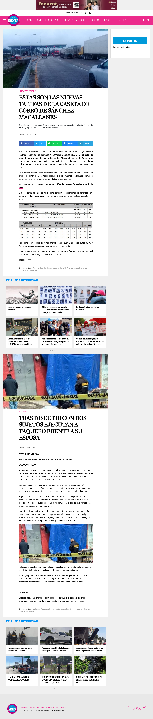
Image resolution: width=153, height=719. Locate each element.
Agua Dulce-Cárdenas (42, 268)
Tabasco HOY (25, 260)
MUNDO (106, 20)
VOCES (58, 20)
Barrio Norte (54, 609)
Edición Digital (42, 708)
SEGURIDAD (95, 20)
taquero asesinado (26, 611)
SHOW (67, 20)
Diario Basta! (24, 708)
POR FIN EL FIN (119, 20)
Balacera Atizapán (40, 609)
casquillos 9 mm (68, 609)
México (55, 708)
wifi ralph (33, 270)
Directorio (33, 708)
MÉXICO (49, 20)
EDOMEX (39, 20)
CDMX (29, 20)
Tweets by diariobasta (122, 47)
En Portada (62, 708)
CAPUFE (66, 268)
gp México (23, 270)
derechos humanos (79, 268)
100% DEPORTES (79, 20)
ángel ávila (57, 268)
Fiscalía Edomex (82, 609)
